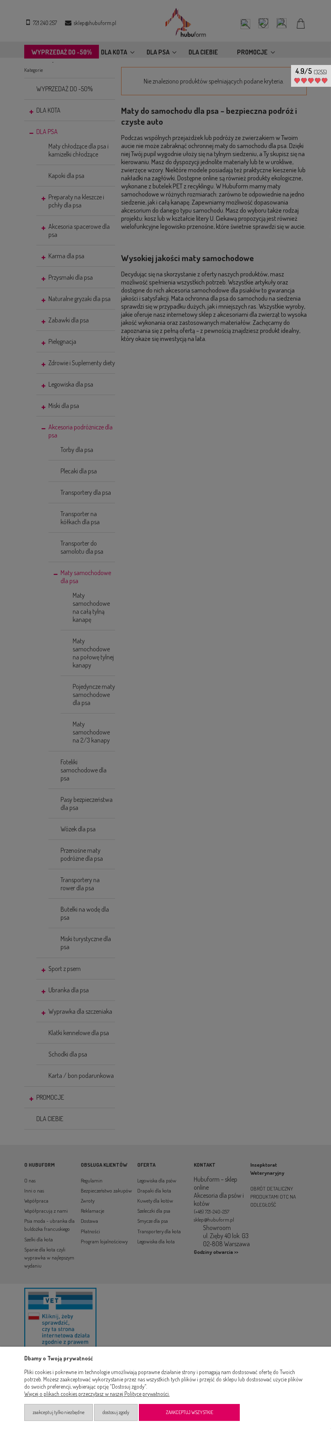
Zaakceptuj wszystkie (189, 1412)
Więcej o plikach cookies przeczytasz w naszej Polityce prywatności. (97, 1393)
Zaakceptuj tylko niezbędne (58, 1412)
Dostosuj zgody (116, 1412)
